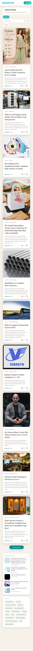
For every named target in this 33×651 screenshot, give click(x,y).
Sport (20, 621)
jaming (12, 111)
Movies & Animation (19, 608)
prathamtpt (13, 66)
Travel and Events (9, 624)
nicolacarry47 (14, 371)
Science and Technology (11, 621)
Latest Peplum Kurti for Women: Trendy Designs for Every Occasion (15, 72)
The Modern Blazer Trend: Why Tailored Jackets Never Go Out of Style (16, 434)
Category (6, 24)
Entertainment (9, 608)
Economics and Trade (10, 605)
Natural (7, 614)
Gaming (7, 611)
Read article (8, 86)
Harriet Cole (13, 222)
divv (11, 160)
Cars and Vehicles (10, 601)
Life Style (24, 611)
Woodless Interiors (15, 517)
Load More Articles (16, 547)
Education (20, 605)
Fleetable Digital (14, 322)
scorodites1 (13, 280)
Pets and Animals (9, 617)
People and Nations (21, 614)
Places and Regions (20, 617)
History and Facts (16, 611)
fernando (13, 429)
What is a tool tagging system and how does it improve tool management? (16, 117)
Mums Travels (14, 473)
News (12, 614)
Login (27, 3)
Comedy (18, 601)
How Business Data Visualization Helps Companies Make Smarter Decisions (16, 166)
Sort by (6, 17)
